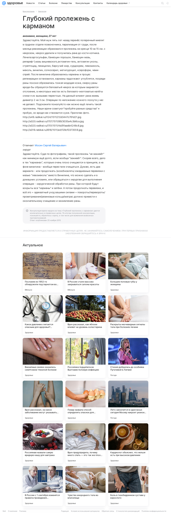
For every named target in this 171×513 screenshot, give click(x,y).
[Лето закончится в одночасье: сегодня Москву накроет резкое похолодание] (128, 401)
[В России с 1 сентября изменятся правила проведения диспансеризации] (43, 486)
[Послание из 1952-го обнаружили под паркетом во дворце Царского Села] (43, 273)
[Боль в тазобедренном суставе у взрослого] (128, 486)
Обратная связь (108, 511)
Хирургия (42, 11)
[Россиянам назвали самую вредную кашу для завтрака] (43, 443)
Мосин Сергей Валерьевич (50, 145)
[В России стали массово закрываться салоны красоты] (85, 273)
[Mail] (4, 3)
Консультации (28, 11)
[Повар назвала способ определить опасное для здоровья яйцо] (85, 401)
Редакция (65, 511)
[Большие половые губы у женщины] (128, 273)
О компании (12, 511)
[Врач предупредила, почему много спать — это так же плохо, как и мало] (85, 443)
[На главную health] (14, 3)
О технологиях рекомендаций (127, 511)
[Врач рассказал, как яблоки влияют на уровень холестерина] (85, 315)
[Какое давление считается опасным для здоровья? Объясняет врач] (43, 315)
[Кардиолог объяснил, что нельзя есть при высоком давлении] (128, 443)
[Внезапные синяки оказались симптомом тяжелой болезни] (43, 358)
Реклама (22, 511)
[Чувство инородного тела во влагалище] (85, 486)
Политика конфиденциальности (154, 511)
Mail (4, 511)
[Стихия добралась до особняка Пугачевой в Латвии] (128, 358)
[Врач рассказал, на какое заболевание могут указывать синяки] (43, 401)
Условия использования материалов (85, 511)
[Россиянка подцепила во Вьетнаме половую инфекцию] (85, 358)
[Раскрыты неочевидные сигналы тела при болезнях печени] (128, 315)
